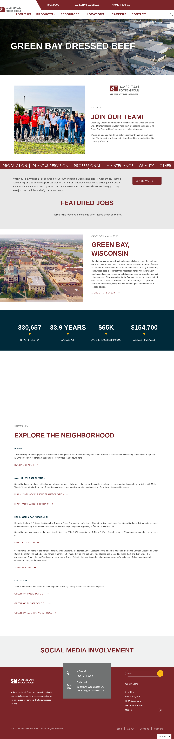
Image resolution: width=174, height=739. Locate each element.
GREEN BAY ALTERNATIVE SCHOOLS (33, 613)
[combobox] (164, 736)
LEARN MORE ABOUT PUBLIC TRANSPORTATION (39, 494)
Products (44, 14)
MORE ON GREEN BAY (103, 292)
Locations (95, 14)
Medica (128, 710)
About (130, 728)
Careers (119, 14)
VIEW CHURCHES (23, 567)
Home (118, 728)
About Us (23, 14)
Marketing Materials (87, 5)
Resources (70, 14)
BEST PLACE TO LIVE (24, 542)
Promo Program (121, 5)
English (162, 736)
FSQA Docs (53, 5)
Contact (138, 14)
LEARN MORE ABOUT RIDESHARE (31, 504)
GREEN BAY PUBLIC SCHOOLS (30, 593)
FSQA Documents (133, 701)
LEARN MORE (144, 180)
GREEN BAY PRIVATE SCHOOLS (30, 603)
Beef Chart (130, 692)
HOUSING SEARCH (24, 465)
